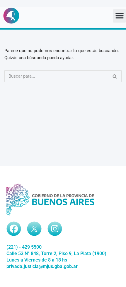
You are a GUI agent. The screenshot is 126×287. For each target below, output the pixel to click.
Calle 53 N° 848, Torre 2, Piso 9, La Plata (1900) (56, 253)
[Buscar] (115, 76)
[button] (119, 16)
